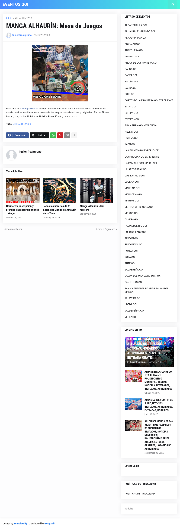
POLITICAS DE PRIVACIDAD (140, 493)
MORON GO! (131, 213)
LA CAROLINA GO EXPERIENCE (142, 156)
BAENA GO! (131, 69)
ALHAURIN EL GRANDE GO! (140, 31)
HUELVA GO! (131, 137)
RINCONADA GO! (134, 244)
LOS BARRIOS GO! (135, 175)
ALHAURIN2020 (23, 18)
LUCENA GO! (132, 181)
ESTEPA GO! (131, 112)
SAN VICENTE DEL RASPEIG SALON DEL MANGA (147, 290)
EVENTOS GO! (15, 4)
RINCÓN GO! (132, 238)
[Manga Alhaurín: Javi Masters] (96, 190)
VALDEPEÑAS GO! (134, 310)
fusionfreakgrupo (30, 151)
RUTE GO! (130, 263)
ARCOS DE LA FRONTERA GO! (141, 62)
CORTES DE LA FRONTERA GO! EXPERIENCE (149, 100)
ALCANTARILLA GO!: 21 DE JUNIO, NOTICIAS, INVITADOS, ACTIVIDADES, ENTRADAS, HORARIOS (158, 405)
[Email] (67, 135)
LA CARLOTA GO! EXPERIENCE (142, 150)
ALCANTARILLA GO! (136, 25)
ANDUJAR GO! (132, 43)
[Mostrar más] (74, 135)
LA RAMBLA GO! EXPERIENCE (141, 163)
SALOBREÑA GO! (134, 269)
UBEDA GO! (131, 304)
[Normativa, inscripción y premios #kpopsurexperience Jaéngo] (23, 190)
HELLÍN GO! (131, 131)
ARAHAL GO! (132, 56)
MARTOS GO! (132, 200)
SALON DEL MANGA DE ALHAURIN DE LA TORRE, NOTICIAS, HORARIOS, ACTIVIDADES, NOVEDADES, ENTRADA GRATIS (147, 348)
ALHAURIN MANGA (135, 37)
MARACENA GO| (133, 194)
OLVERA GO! (132, 219)
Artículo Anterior (13, 229)
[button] (172, 4)
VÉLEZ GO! (131, 317)
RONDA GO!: (131, 250)
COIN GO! (130, 94)
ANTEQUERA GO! (134, 50)
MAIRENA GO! (132, 188)
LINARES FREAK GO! (136, 169)
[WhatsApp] (53, 135)
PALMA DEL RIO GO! (136, 225)
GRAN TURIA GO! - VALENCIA (141, 125)
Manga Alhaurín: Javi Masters (92, 207)
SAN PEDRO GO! (134, 282)
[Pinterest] (60, 135)
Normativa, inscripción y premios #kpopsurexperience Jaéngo (22, 209)
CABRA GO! (131, 87)
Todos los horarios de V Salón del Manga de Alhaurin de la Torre (59, 209)
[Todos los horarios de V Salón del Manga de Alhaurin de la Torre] (59, 190)
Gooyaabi (49, 523)
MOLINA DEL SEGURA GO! (139, 207)
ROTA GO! (130, 257)
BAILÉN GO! (131, 81)
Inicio (9, 18)
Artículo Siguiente (105, 229)
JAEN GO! (130, 144)
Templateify (20, 523)
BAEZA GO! (131, 75)
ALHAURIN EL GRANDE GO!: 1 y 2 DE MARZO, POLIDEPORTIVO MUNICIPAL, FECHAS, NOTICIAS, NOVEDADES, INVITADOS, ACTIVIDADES (158, 380)
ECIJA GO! (130, 106)
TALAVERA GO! (133, 298)
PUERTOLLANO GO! (135, 232)
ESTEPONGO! (132, 119)
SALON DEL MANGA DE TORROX (142, 275)
